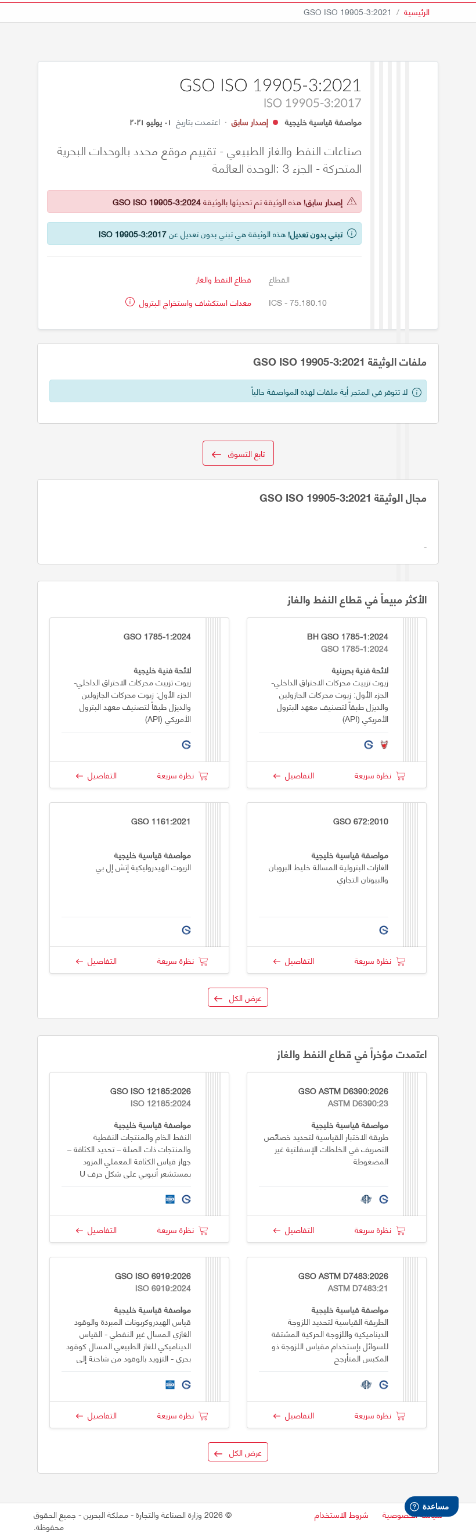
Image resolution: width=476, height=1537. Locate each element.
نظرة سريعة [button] (375, 774)
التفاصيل (297, 774)
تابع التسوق (243, 453)
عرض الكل (242, 997)
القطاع (279, 278)
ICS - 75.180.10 (298, 302)
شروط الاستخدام (342, 1514)
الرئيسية (417, 11)
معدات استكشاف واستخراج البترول (194, 302)
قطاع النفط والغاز (223, 278)
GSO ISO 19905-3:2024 (157, 201)
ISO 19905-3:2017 (133, 233)
